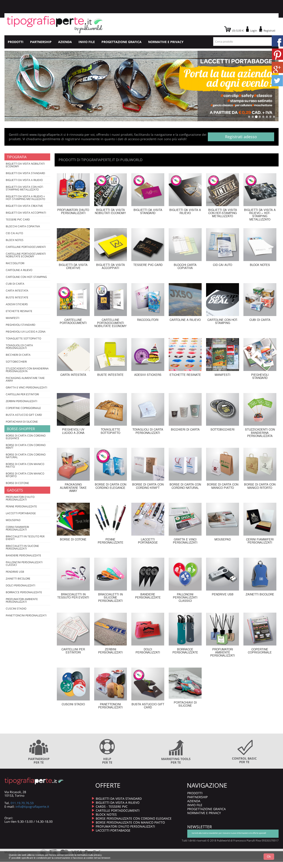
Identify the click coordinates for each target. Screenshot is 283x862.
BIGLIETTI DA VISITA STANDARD (119, 798)
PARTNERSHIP (41, 42)
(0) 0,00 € (238, 30)
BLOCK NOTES (106, 814)
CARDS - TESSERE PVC (112, 806)
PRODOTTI (15, 42)
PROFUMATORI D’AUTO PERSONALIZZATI (125, 826)
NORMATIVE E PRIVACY (166, 42)
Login (253, 30)
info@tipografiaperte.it (32, 806)
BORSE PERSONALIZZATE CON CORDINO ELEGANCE (134, 818)
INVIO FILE (86, 42)
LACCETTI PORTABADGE (113, 830)
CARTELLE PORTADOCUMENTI (118, 810)
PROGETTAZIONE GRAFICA (121, 42)
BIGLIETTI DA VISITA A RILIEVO (118, 802)
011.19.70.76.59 (22, 803)
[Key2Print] (54, 24)
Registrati (269, 30)
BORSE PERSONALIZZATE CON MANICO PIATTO (130, 822)
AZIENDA (65, 42)
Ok (269, 856)
